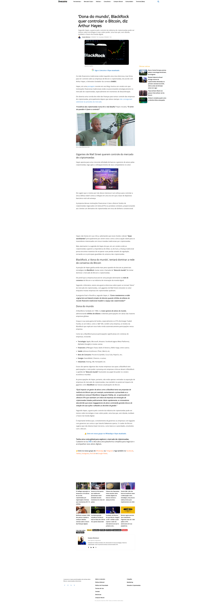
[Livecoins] (62, 1)
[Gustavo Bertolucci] (80, 37)
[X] (96, 547)
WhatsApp (99, 451)
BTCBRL (102, 530)
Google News (102, 453)
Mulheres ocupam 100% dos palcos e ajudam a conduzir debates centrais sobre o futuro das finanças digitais (83, 519)
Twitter (78, 453)
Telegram (109, 451)
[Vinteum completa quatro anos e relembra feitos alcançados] (143, 100)
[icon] (158, 1)
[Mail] (93, 547)
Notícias (124, 530)
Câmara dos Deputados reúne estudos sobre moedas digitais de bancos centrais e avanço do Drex (112, 495)
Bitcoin (89, 530)
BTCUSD (108, 530)
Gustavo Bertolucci (86, 37)
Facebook (129, 451)
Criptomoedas (117, 530)
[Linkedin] (91, 547)
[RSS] (71, 585)
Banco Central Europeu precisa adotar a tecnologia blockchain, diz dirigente (157, 72)
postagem (91, 86)
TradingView (80, 532)
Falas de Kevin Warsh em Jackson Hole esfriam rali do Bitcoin (156, 93)
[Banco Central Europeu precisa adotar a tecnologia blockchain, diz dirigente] (143, 72)
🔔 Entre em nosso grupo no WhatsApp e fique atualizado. (105, 434)
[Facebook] (88, 547)
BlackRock (96, 530)
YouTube (93, 453)
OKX (90, 441)
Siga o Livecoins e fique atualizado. (107, 70)
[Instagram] (68, 585)
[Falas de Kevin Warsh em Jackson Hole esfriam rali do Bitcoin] (143, 93)
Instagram (85, 453)
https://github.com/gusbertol (94, 540)
